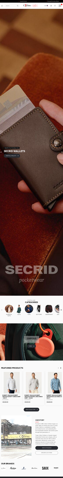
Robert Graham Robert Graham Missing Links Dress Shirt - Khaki (34, 397)
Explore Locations (46, 452)
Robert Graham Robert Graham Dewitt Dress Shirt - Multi (11, 397)
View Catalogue (46, 448)
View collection (30, 409)
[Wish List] (55, 5)
